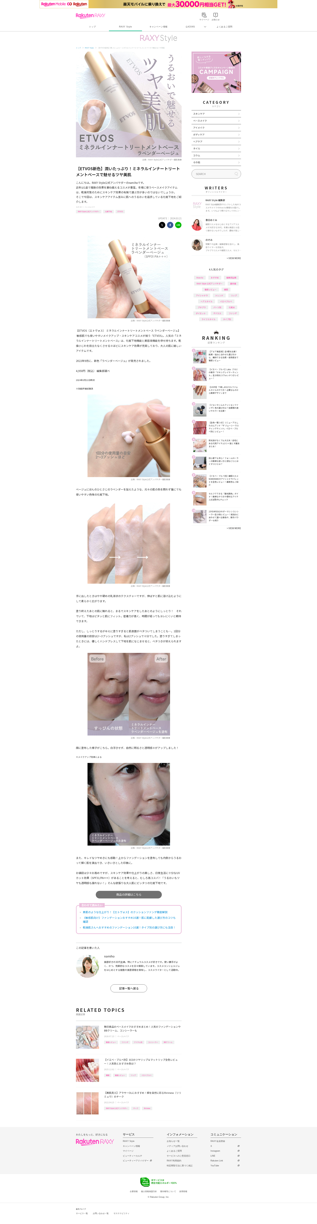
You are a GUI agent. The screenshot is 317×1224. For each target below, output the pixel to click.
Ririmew (147, 1108)
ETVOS (120, 211)
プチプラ (202, 307)
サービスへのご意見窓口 (178, 1156)
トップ (92, 26)
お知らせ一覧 (173, 1141)
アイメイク (199, 127)
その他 (196, 162)
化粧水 (232, 307)
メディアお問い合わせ (177, 1146)
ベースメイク (90, 207)
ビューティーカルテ (132, 1156)
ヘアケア (197, 141)
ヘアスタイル (206, 301)
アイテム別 (138, 1042)
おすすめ (215, 277)
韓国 (107, 1075)
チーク (135, 1108)
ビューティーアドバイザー (136, 1160)
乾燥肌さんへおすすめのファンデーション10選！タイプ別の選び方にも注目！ (129, 927)
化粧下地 (108, 211)
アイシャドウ (202, 295)
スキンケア (199, 113)
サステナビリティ (121, 1213)
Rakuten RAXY (90, 16)
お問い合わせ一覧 (101, 1213)
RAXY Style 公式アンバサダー (88, 211)
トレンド (219, 295)
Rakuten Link (217, 1160)
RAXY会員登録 (218, 1141)
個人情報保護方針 (149, 1191)
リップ (133, 1075)
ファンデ (125, 1042)
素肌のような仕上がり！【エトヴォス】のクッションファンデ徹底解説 (125, 912)
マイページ (128, 1151)
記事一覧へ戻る (129, 988)
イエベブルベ (146, 1075)
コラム (196, 155)
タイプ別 (227, 319)
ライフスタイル (208, 319)
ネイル (196, 148)
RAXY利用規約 (174, 1160)
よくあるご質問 (224, 26)
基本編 (233, 283)
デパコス (217, 313)
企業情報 (134, 1191)
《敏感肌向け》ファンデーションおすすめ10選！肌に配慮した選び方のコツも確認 (129, 920)
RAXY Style (125, 26)
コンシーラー (153, 1042)
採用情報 (183, 1191)
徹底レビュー (111, 1042)
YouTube (215, 1165)
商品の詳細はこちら (128, 894)
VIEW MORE (234, 258)
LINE (213, 1156)
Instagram (215, 1151)
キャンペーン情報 (158, 26)
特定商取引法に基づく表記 (180, 1165)
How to (199, 277)
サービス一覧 (82, 1213)
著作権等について (168, 1191)
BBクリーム (168, 1042)
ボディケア (199, 134)
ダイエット (201, 313)
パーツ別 (217, 307)
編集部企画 (231, 277)
